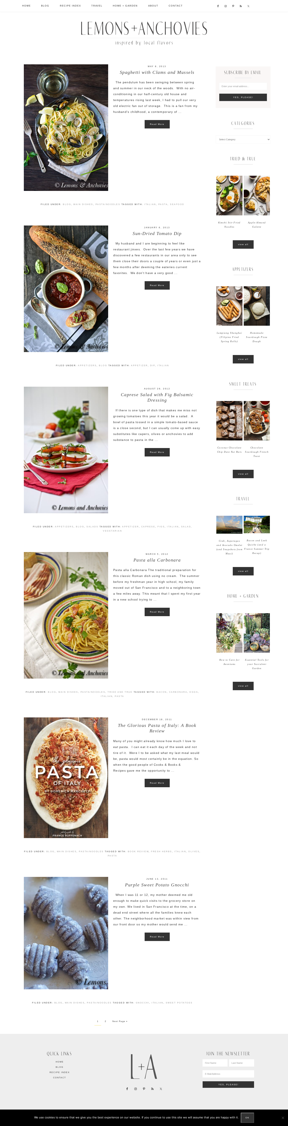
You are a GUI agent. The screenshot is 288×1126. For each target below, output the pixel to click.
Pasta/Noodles (108, 204)
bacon (161, 692)
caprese (148, 526)
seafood (177, 204)
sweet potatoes (179, 1003)
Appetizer (139, 365)
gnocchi (142, 1003)
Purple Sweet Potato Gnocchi (157, 884)
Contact (59, 1077)
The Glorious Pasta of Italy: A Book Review (157, 728)
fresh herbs (161, 851)
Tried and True (120, 692)
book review (138, 851)
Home (60, 1062)
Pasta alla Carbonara (157, 560)
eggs (194, 692)
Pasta (163, 204)
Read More (157, 124)
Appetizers (87, 365)
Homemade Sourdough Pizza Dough (257, 337)
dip (152, 365)
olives (193, 851)
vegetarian (112, 531)
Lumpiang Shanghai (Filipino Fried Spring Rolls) (229, 337)
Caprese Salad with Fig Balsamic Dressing (157, 397)
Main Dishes (83, 204)
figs (161, 526)
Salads (92, 526)
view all (243, 244)
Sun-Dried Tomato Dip (157, 233)
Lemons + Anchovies (144, 32)
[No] (283, 1118)
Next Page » (120, 1021)
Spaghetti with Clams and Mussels (157, 72)
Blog (67, 204)
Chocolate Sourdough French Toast (257, 451)
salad (186, 526)
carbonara (178, 692)
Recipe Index (60, 1072)
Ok (247, 1118)
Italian (150, 204)
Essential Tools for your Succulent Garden (257, 664)
